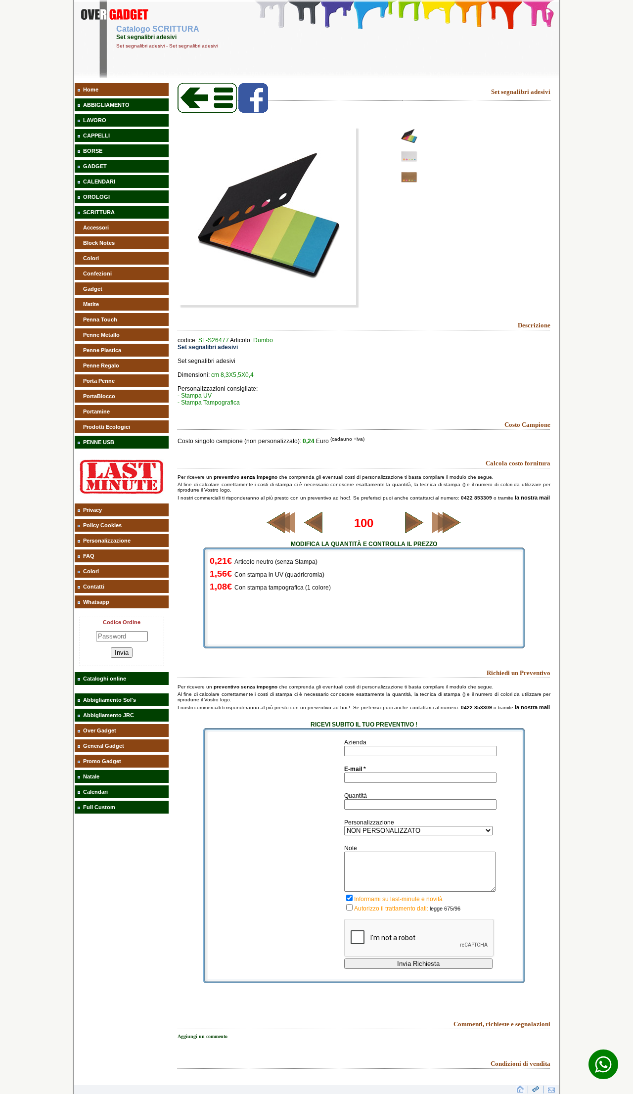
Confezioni (97, 273)
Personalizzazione (107, 541)
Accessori (96, 227)
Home (90, 89)
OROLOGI (96, 197)
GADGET (95, 166)
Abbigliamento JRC (108, 715)
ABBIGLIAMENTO (106, 105)
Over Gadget (99, 730)
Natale (91, 776)
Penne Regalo (101, 365)
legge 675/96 (445, 909)
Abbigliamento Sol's (109, 700)
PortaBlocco (99, 396)
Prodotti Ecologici (106, 427)
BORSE (92, 151)
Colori (91, 258)
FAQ (88, 556)
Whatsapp (96, 602)
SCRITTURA (99, 212)
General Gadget (103, 746)
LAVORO (94, 120)
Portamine (96, 411)
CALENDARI (99, 181)
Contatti (93, 587)
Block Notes (99, 243)
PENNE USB (98, 442)
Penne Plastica (102, 350)
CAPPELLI (96, 135)
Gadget (92, 289)
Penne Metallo (101, 335)
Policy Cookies (102, 525)
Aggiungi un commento (202, 1036)
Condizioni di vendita (520, 1063)
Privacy (92, 510)
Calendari (95, 792)
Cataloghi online (104, 679)
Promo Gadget (102, 761)
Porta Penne (99, 381)
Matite (91, 304)
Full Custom (99, 807)
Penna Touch (100, 319)
